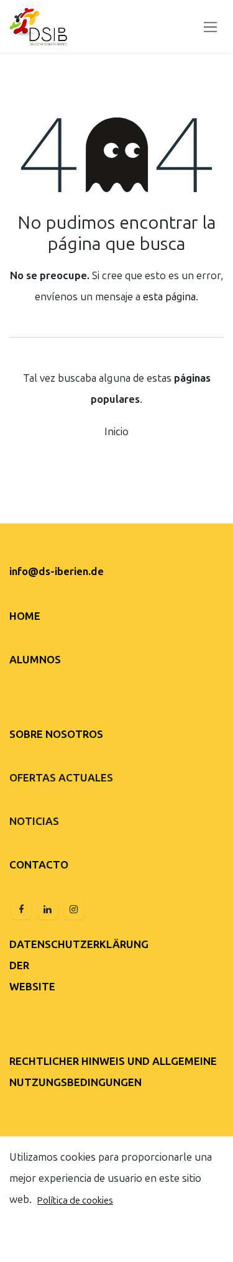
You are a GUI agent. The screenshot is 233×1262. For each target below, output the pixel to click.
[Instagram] (74, 909)
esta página (169, 296)
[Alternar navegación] (210, 26)
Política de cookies (75, 1200)
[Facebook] (21, 909)
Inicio (116, 431)
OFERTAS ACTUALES (61, 777)
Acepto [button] (199, 1241)
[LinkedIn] (48, 909)
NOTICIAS (34, 821)
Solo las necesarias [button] (128, 1241)
